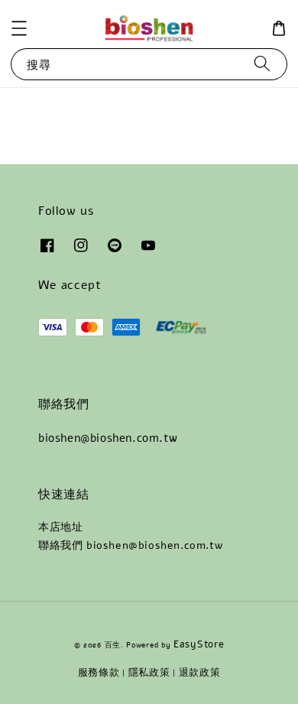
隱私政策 (149, 673)
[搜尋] (262, 64)
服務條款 (99, 673)
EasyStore (198, 644)
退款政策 (200, 673)
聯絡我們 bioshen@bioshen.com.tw (130, 545)
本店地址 (60, 527)
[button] (19, 28)
